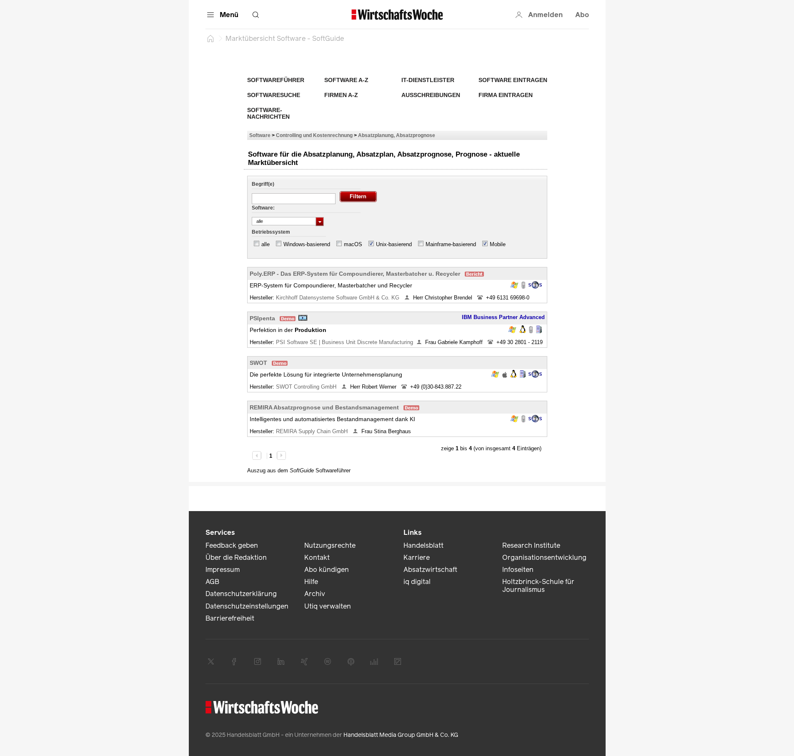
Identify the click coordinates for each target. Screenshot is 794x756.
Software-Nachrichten (268, 113)
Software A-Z (346, 80)
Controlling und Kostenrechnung (314, 135)
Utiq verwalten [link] (327, 606)
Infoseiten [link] (518, 569)
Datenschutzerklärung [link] (241, 594)
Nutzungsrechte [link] (330, 545)
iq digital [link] (417, 581)
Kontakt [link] (317, 557)
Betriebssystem (271, 232)
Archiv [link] (314, 594)
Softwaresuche (273, 95)
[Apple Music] (351, 661)
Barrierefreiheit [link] (229, 618)
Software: (263, 208)
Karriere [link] (416, 557)
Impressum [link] (222, 569)
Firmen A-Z (341, 95)
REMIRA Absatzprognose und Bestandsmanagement (324, 407)
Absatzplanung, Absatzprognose (396, 135)
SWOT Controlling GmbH (307, 387)
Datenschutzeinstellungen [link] (246, 606)
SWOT (258, 362)
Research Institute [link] (531, 545)
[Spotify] (328, 661)
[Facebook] (234, 661)
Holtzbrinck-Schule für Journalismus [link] (538, 585)
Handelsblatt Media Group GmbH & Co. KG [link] (400, 735)
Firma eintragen (505, 95)
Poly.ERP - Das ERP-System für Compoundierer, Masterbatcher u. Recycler (355, 273)
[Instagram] (258, 661)
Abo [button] (582, 15)
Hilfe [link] (311, 581)
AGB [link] (212, 581)
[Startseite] (210, 38)
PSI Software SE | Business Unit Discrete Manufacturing (344, 342)
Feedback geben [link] (231, 545)
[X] (211, 661)
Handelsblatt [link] (423, 545)
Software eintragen (512, 80)
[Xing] (304, 661)
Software (260, 135)
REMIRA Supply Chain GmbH (312, 431)
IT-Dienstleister (427, 80)
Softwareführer (275, 80)
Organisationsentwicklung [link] (544, 557)
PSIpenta (262, 318)
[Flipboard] (398, 661)
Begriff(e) (263, 184)
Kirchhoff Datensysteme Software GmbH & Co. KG (338, 297)
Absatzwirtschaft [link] (430, 569)
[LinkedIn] (281, 661)
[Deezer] (374, 661)
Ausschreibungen (430, 95)
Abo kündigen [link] (326, 569)
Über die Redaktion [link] (236, 557)
